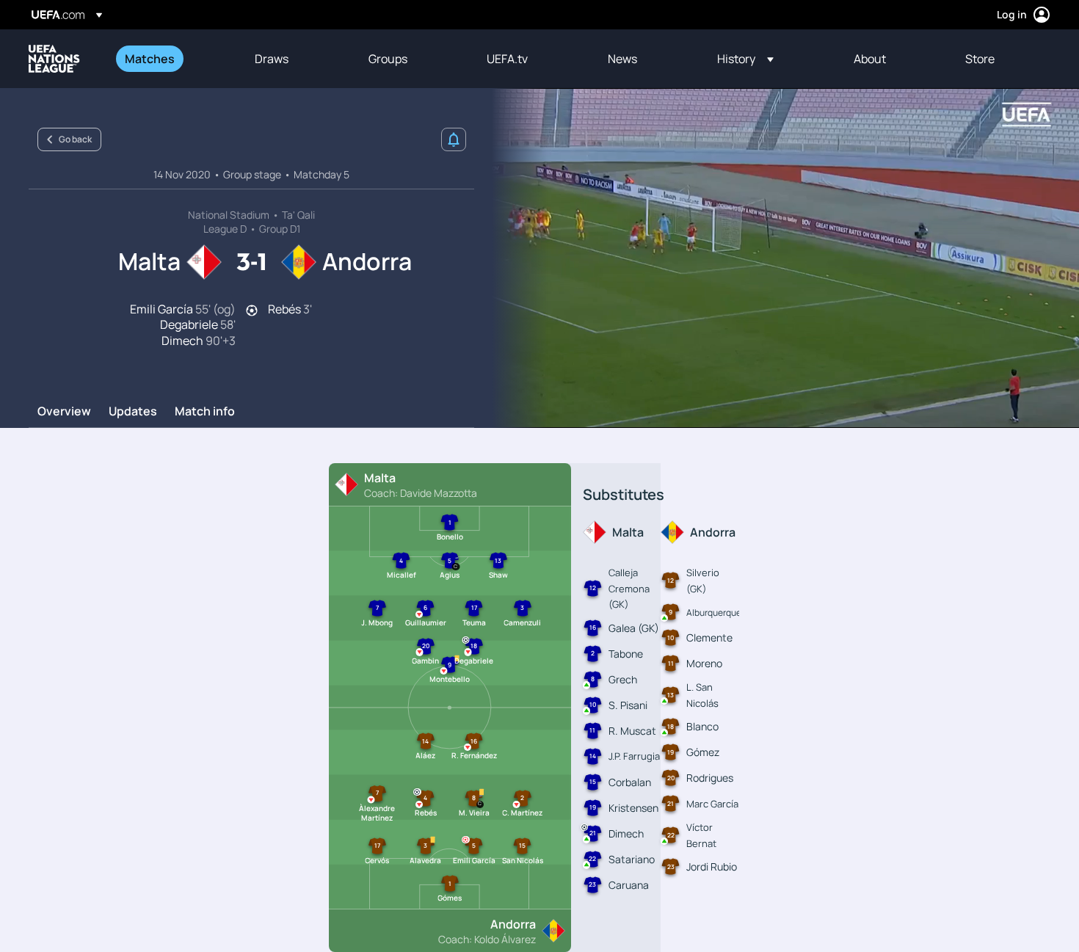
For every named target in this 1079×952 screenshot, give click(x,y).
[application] (777, 258)
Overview (64, 411)
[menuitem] (171, 59)
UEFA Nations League (54, 59)
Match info (205, 411)
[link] (149, 59)
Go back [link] (75, 139)
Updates (133, 411)
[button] (745, 59)
